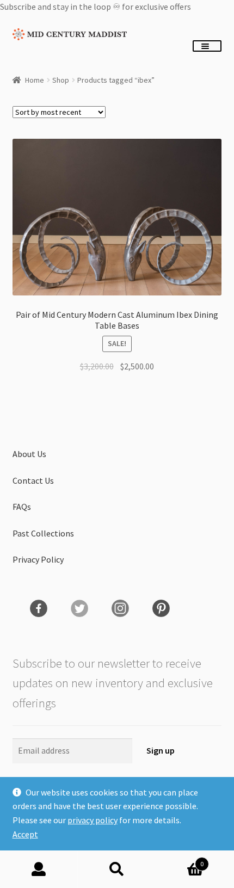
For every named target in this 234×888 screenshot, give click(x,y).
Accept (25, 834)
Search (117, 869)
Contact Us (33, 480)
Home (34, 80)
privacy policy (92, 820)
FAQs (22, 506)
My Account (39, 869)
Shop (60, 80)
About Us (29, 453)
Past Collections (43, 533)
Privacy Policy (38, 559)
